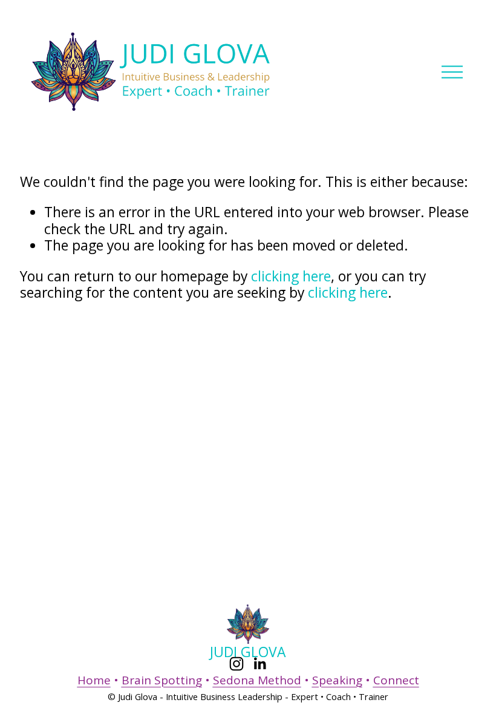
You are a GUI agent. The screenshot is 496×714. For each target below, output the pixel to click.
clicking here (291, 276)
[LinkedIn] (259, 664)
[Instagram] (236, 664)
